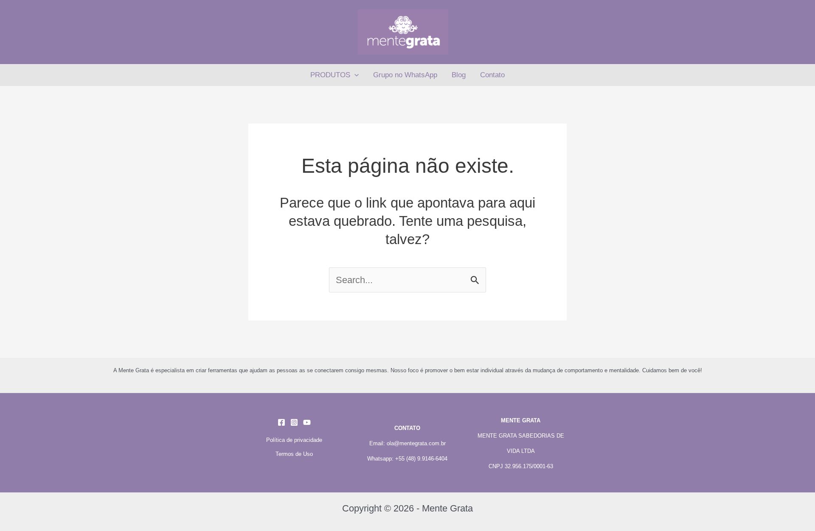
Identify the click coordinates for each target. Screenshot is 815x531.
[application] (354, 75)
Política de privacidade (294, 440)
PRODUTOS (330, 75)
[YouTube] (307, 422)
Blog (459, 75)
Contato (492, 75)
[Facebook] (281, 422)
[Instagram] (294, 422)
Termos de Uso (294, 454)
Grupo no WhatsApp (405, 75)
